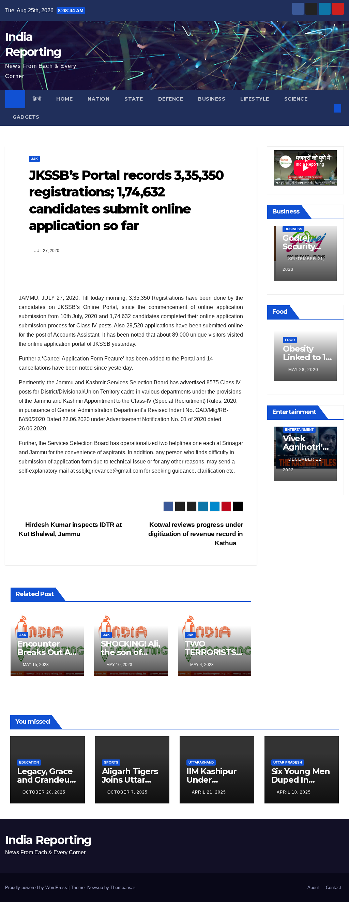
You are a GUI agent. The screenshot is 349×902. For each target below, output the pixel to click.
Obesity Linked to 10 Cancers (305, 357)
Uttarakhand (201, 762)
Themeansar (122, 887)
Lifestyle (254, 99)
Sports (111, 762)
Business (211, 99)
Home (64, 99)
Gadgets (26, 117)
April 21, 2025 (209, 792)
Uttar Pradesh (287, 762)
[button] (326, 108)
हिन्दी (37, 99)
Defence (170, 99)
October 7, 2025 (127, 792)
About (313, 887)
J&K (34, 159)
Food (288, 340)
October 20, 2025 (43, 792)
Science (296, 99)
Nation (98, 99)
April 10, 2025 (294, 792)
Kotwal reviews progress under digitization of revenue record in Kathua (195, 534)
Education (29, 762)
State (133, 99)
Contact (333, 887)
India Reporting (48, 840)
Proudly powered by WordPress (37, 887)
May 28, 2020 (301, 369)
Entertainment (297, 429)
